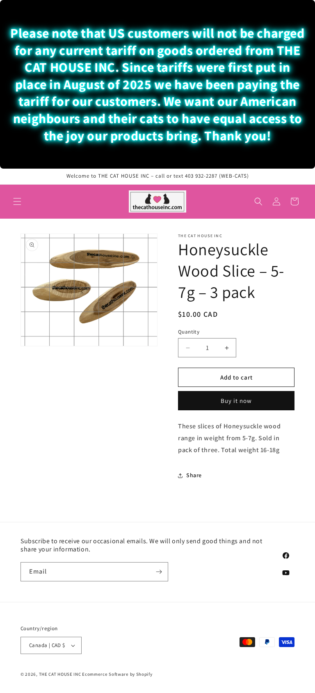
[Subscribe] (159, 571)
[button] (17, 201)
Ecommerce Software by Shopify (117, 674)
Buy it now (236, 401)
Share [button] (194, 475)
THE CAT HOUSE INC (60, 674)
